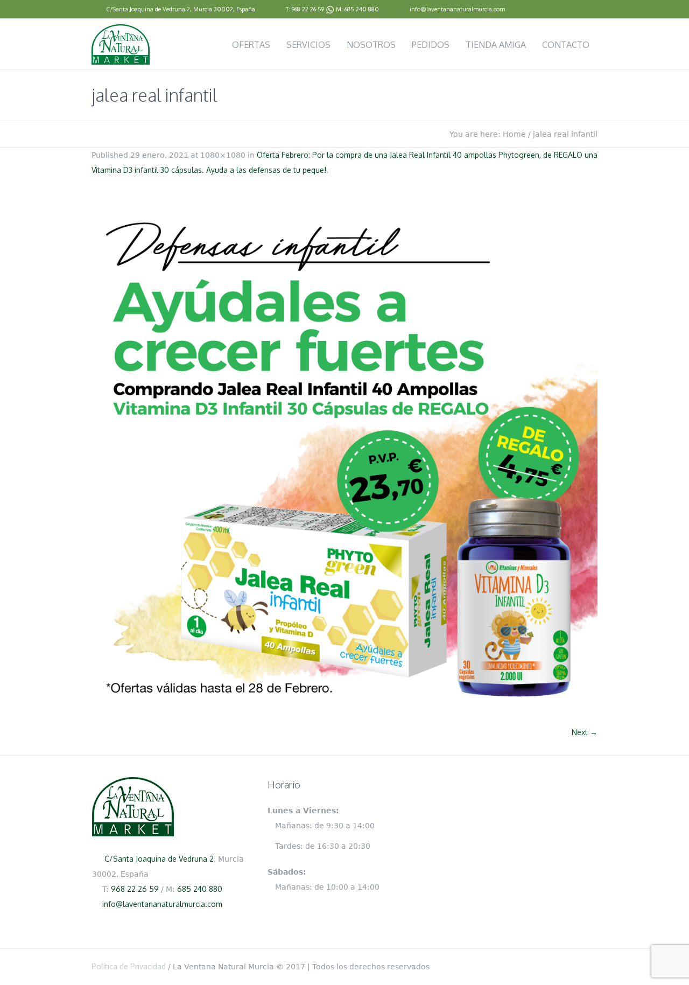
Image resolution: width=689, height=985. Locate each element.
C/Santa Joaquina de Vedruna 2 (148, 9)
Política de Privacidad (129, 966)
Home (514, 134)
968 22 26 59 (308, 9)
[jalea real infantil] (344, 457)
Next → (584, 732)
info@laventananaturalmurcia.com (457, 9)
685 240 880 (361, 9)
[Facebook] (592, 9)
